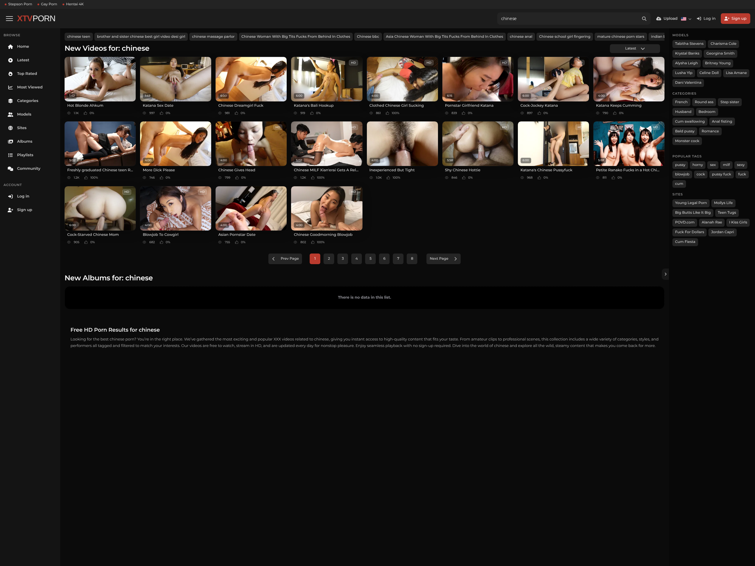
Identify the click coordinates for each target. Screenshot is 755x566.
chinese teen (78, 36)
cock (701, 174)
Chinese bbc (368, 36)
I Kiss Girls (738, 222)
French (681, 102)
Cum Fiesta (685, 242)
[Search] (644, 18)
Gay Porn (49, 4)
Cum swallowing (690, 121)
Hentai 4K (75, 4)
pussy (680, 165)
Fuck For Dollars (689, 232)
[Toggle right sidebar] (665, 274)
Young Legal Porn (691, 203)
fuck (742, 174)
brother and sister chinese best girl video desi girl (141, 36)
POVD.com (685, 222)
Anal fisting (722, 121)
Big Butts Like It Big (693, 212)
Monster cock (687, 141)
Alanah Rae (712, 222)
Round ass (704, 102)
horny (697, 165)
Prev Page (290, 258)
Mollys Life (723, 203)
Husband (683, 112)
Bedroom (707, 112)
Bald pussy (685, 131)
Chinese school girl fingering (564, 36)
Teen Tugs (727, 212)
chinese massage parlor (213, 36)
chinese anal (521, 36)
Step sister (729, 102)
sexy (741, 165)
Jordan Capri (722, 232)
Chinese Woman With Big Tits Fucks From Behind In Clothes (296, 36)
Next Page (439, 258)
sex (713, 165)
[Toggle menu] (9, 18)
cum (679, 184)
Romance (710, 131)
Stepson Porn (20, 4)
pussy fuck (721, 174)
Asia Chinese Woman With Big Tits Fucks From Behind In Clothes (444, 36)
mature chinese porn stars (620, 36)
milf (726, 165)
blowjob (682, 174)
